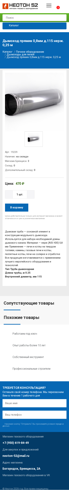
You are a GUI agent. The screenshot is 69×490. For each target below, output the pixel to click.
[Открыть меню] (48, 5)
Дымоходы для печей (20, 54)
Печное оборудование (30, 51)
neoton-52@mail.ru (16, 455)
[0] (55, 5)
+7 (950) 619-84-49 (16, 442)
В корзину (16, 207)
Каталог (13, 25)
